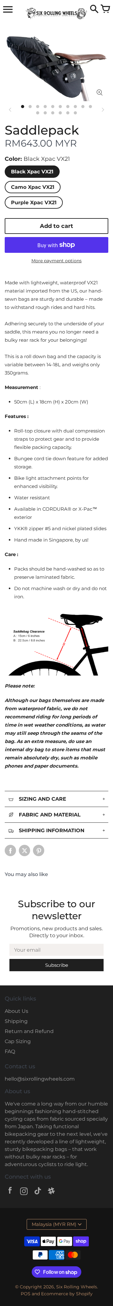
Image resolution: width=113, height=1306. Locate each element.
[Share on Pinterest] (38, 850)
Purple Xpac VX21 (33, 203)
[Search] (94, 9)
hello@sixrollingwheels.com (40, 1079)
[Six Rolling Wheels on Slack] (51, 1192)
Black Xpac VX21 (32, 172)
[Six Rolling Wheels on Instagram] (24, 1192)
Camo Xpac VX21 (32, 187)
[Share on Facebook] (10, 850)
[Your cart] (105, 9)
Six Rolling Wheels (76, 1287)
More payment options (56, 261)
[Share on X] (24, 850)
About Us (16, 1011)
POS (25, 1294)
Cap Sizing (18, 1041)
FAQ (10, 1051)
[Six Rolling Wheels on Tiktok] (37, 1192)
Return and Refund (29, 1031)
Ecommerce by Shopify (67, 1294)
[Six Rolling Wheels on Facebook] (10, 1192)
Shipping (16, 1021)
